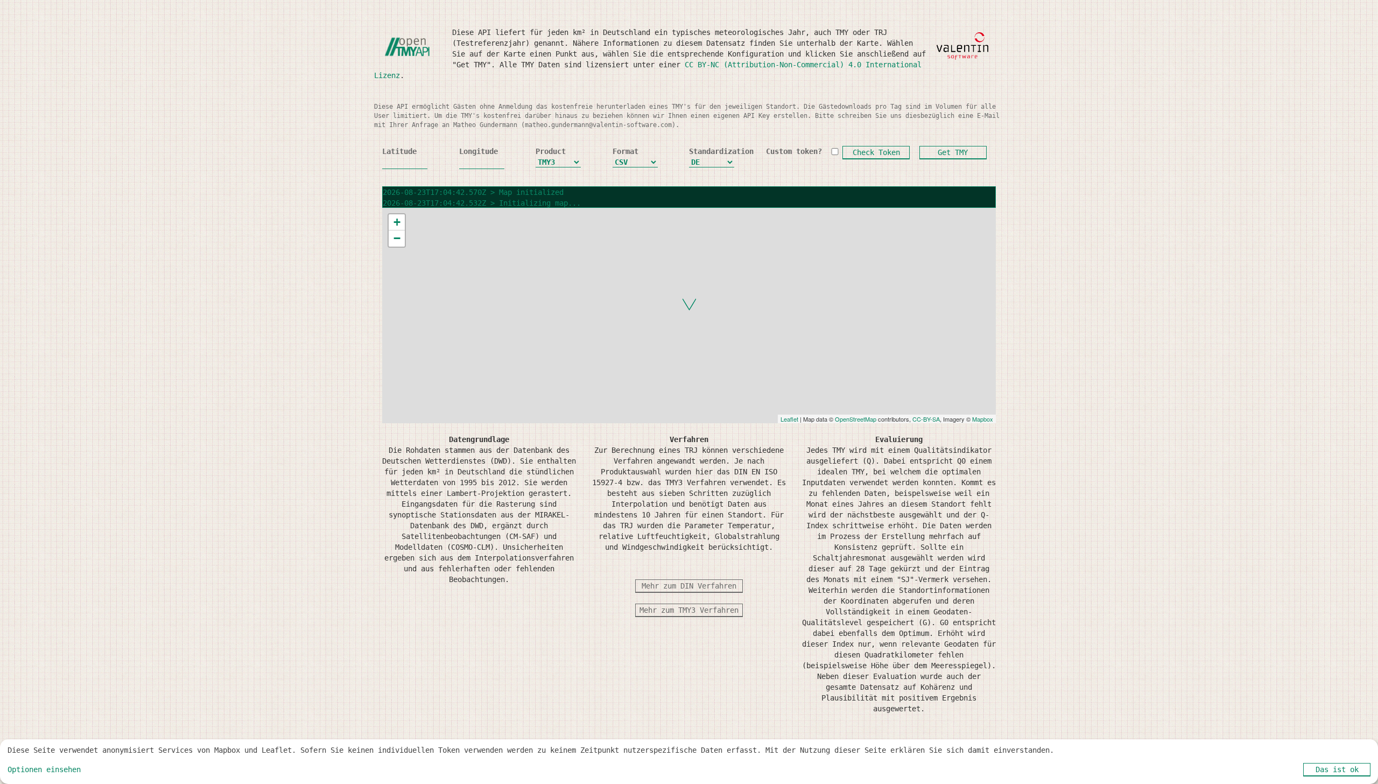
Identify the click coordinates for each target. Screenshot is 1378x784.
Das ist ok (1337, 769)
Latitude (399, 151)
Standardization (711, 151)
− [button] (396, 238)
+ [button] (396, 222)
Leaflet (789, 419)
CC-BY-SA (926, 419)
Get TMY (953, 152)
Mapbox (982, 419)
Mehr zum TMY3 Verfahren (689, 610)
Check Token (876, 152)
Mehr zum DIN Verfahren (689, 586)
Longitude (478, 151)
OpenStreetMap (855, 419)
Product (551, 151)
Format (625, 151)
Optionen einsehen (44, 769)
